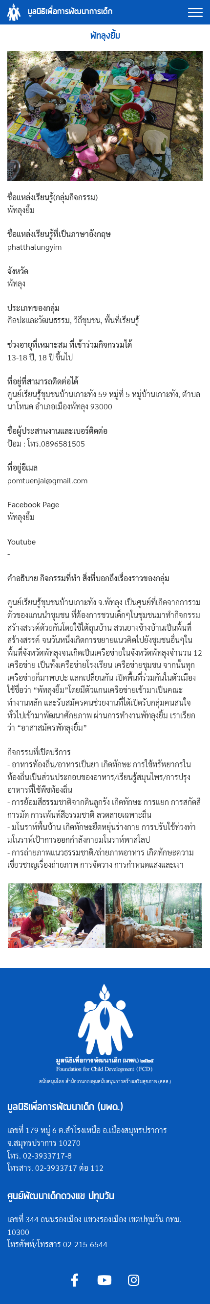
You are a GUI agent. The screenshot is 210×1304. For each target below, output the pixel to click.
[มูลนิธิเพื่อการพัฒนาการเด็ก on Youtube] (104, 1279)
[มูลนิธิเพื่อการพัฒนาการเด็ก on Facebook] (75, 1279)
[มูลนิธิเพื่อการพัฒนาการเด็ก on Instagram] (134, 1279)
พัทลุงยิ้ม (105, 36)
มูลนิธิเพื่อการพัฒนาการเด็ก (70, 12)
